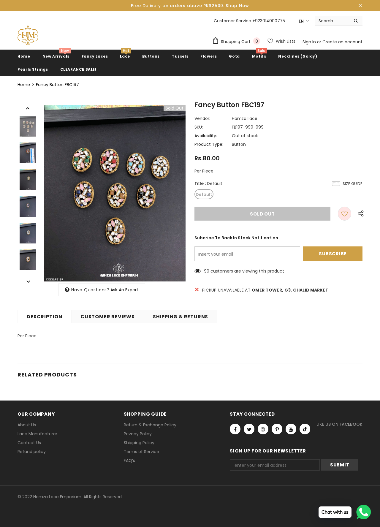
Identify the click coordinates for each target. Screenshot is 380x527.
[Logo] (28, 35)
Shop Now (237, 6)
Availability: (205, 136)
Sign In (310, 42)
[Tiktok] (305, 429)
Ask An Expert (124, 290)
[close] (360, 6)
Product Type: (208, 144)
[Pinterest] (277, 429)
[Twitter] (249, 429)
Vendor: (202, 118)
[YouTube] (291, 429)
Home (24, 85)
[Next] (28, 281)
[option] (115, 193)
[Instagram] (263, 429)
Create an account (342, 42)
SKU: (198, 127)
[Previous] (28, 107)
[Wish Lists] (344, 214)
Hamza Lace (244, 118)
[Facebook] (235, 429)
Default (204, 194)
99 (206, 271)
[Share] (359, 214)
